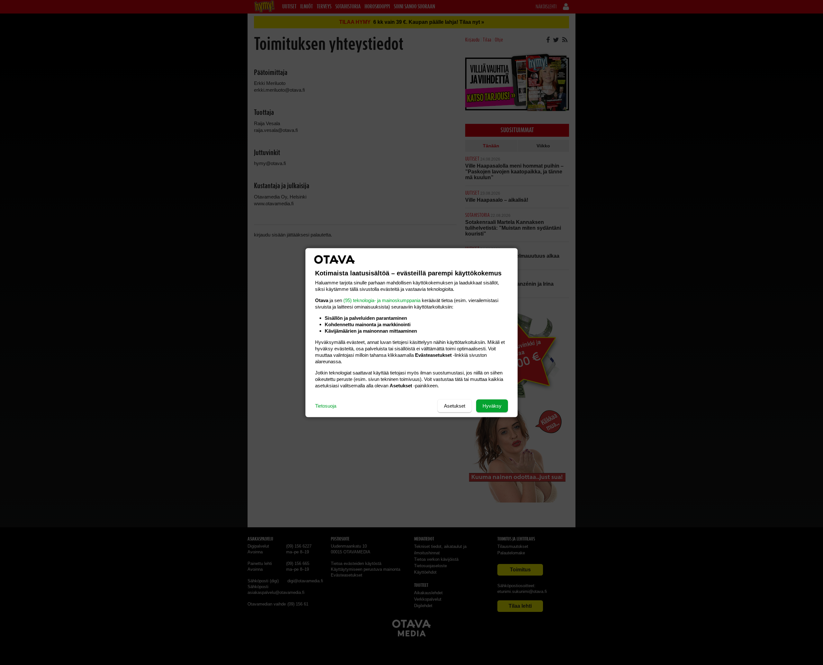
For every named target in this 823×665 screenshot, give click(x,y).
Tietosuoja (325, 405)
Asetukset (454, 405)
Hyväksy (492, 405)
